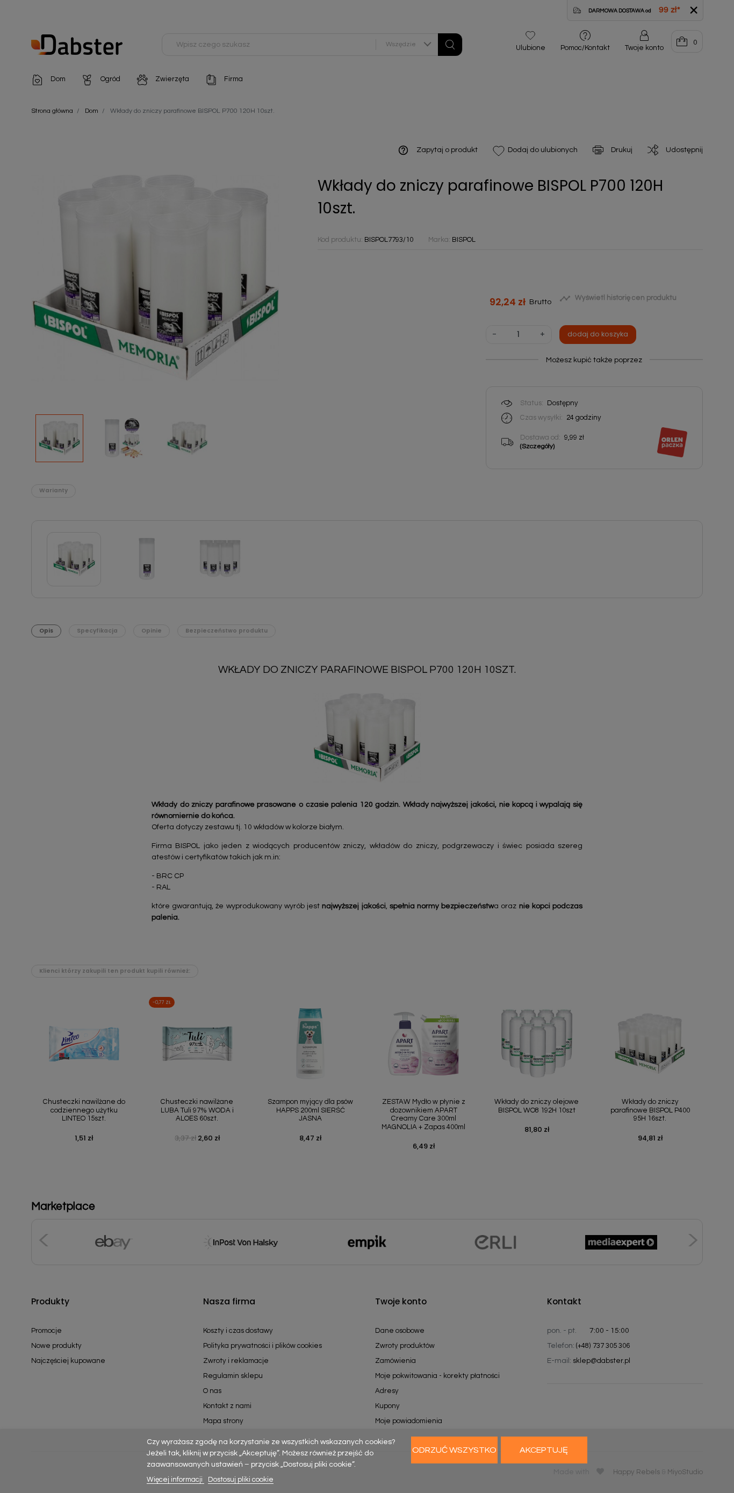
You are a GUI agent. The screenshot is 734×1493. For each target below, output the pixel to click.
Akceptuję (544, 1450)
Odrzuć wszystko (454, 1450)
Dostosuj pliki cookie (241, 1479)
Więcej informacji (175, 1479)
